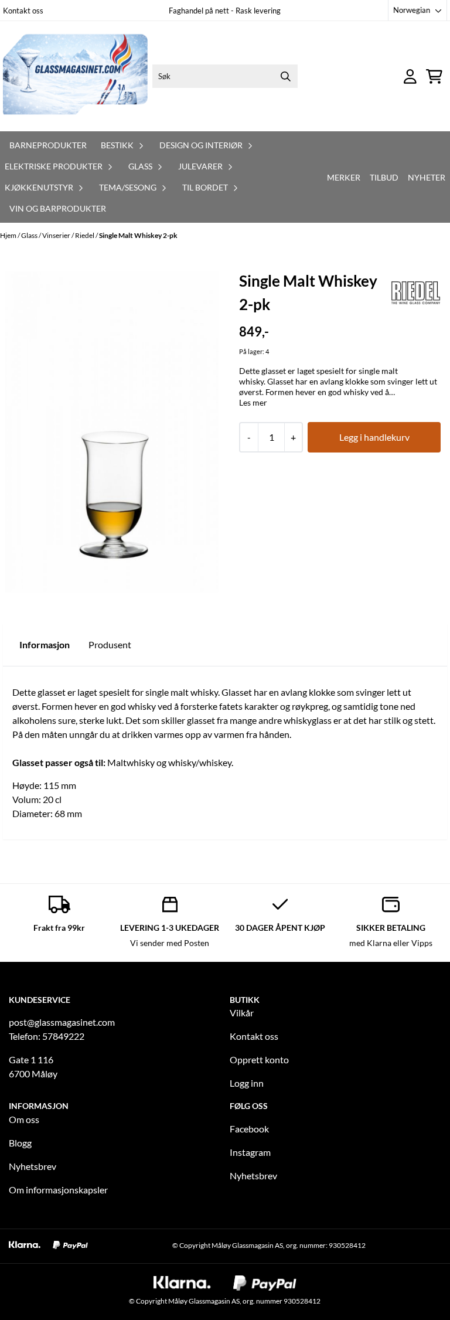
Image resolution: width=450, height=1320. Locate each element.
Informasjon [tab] (44, 644)
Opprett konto (259, 1059)
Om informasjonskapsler (58, 1189)
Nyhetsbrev (32, 1166)
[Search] (286, 76)
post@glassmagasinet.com (62, 1022)
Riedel (85, 235)
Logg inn (247, 1082)
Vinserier (56, 235)
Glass (30, 235)
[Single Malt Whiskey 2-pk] (112, 431)
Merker (343, 177)
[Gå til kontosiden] (410, 76)
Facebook (249, 1128)
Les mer (253, 402)
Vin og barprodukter (57, 208)
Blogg (20, 1142)
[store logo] (75, 76)
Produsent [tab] (109, 644)
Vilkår (242, 1012)
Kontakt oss (23, 10)
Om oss (24, 1119)
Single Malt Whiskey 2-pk (138, 235)
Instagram (250, 1152)
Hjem (9, 235)
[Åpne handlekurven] (434, 76)
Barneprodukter (48, 145)
